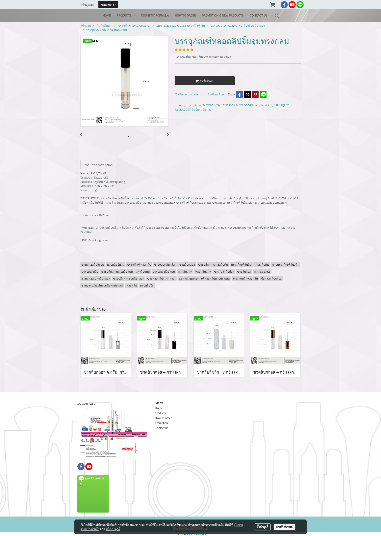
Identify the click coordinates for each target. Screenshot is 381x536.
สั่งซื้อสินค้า (206, 81)
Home (107, 15)
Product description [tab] (98, 164)
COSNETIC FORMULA (155, 15)
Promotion (161, 423)
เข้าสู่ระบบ (87, 4)
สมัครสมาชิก (108, 4)
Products (124, 15)
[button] (277, 16)
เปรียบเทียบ (216, 94)
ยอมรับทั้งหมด (284, 527)
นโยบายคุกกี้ (113, 529)
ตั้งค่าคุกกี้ (262, 527)
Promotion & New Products (223, 15)
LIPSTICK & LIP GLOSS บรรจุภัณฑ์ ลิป (247, 105)
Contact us (258, 15)
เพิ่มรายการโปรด (188, 94)
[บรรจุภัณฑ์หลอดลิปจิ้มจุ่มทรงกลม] (124, 81)
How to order (185, 15)
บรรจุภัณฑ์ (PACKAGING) (204, 105)
